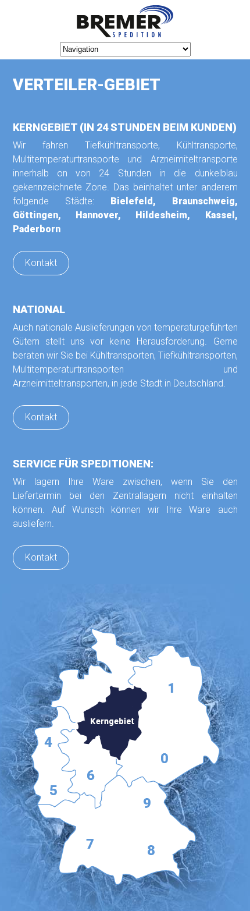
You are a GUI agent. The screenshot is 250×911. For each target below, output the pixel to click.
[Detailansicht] (125, 756)
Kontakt (41, 262)
